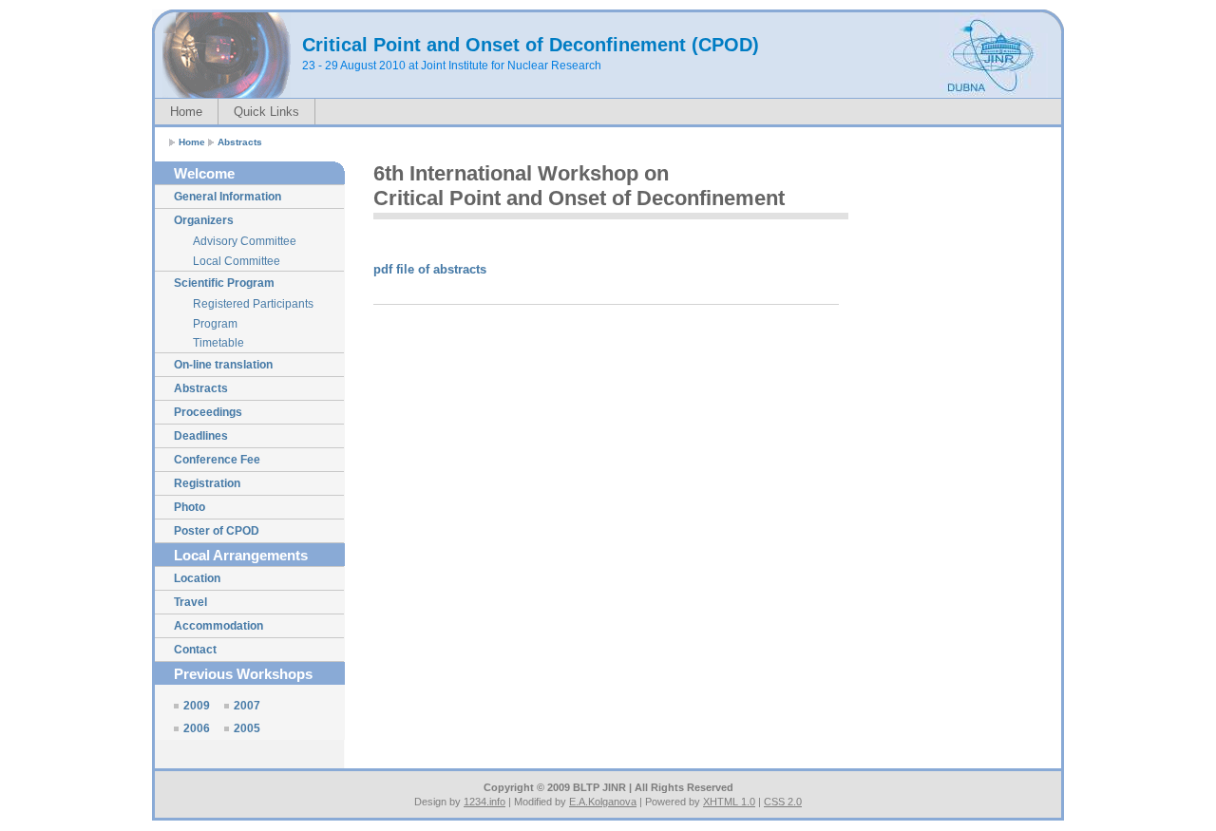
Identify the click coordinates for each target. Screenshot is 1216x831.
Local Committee (236, 261)
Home (186, 111)
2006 (196, 728)
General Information (227, 196)
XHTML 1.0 (729, 801)
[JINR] (992, 94)
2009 (196, 705)
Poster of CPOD (216, 531)
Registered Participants (253, 304)
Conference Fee (217, 459)
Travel (190, 602)
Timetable (218, 342)
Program (215, 324)
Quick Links (266, 111)
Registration (207, 483)
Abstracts (240, 142)
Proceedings (208, 412)
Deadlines (201, 436)
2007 (247, 705)
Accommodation (218, 626)
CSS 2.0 (783, 801)
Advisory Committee (244, 241)
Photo (189, 507)
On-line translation (223, 364)
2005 (247, 728)
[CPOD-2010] (226, 55)
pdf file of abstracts (429, 269)
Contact (195, 649)
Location (197, 578)
